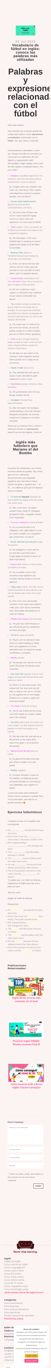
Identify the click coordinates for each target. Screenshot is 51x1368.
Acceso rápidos (18, 107)
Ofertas (13, 86)
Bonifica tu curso (18, 58)
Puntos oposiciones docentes (19, 1315)
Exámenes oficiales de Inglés (22, 36)
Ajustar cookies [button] (31, 1356)
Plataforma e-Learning (21, 100)
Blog (12, 93)
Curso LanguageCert (14, 1267)
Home (12, 20)
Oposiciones (16, 72)
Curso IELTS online (13, 1283)
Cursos (13, 65)
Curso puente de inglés (22, 51)
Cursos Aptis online (14, 1270)
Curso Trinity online (14, 1277)
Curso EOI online (12, 1273)
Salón (13, 27)
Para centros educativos (16, 1309)
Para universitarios (13, 1303)
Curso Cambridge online (16, 1289)
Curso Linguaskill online (16, 1286)
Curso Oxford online (14, 1280)
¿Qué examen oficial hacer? (24, 44)
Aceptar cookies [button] (31, 1361)
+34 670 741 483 (12, 1357)
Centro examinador (20, 79)
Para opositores (12, 1312)
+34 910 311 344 (12, 1353)
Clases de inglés (12, 1261)
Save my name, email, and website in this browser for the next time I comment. (25, 1177)
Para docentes (11, 1306)
